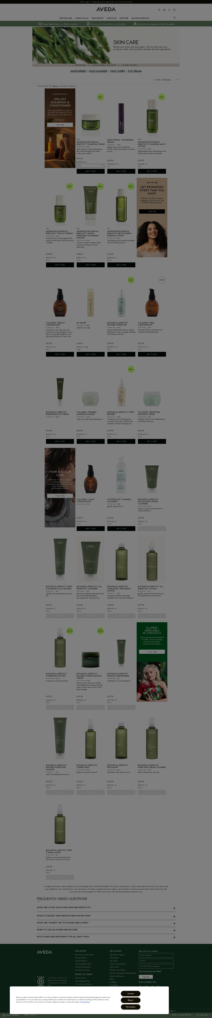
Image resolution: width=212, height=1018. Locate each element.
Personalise (130, 1007)
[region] (89, 1000)
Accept (130, 994)
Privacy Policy (85, 1002)
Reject (130, 1000)
